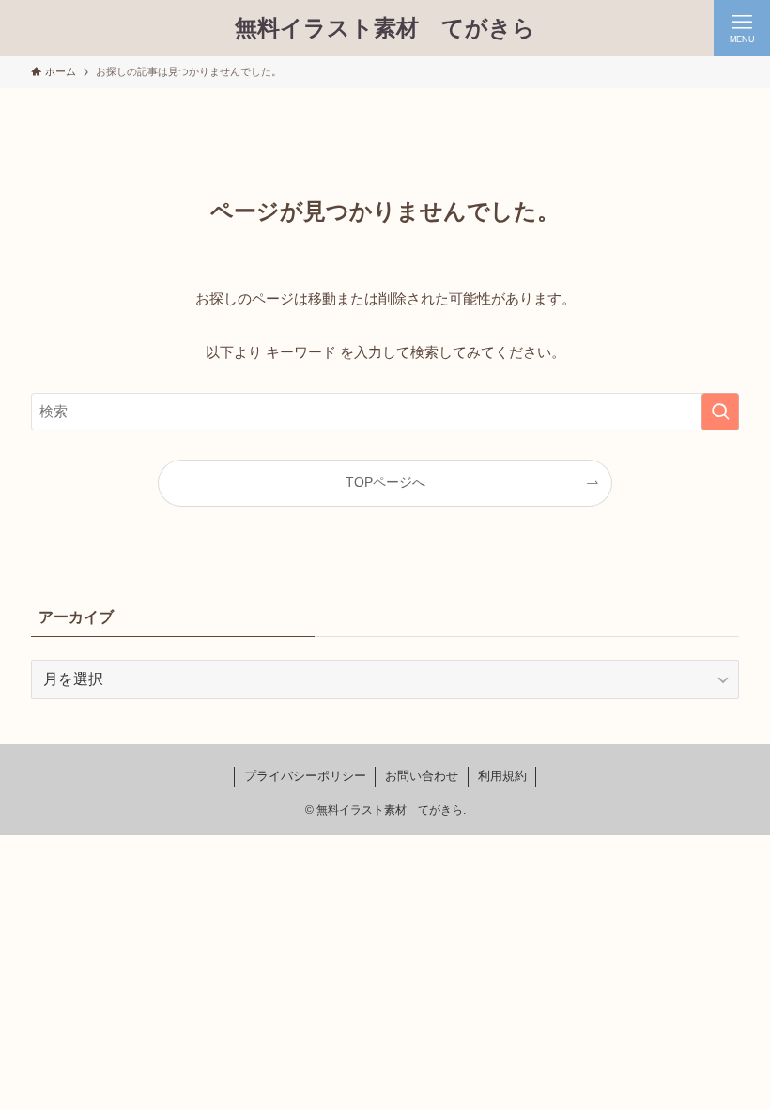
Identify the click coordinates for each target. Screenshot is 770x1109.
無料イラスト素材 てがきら (385, 28)
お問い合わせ (421, 776)
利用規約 (502, 776)
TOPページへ (385, 483)
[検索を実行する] (720, 411)
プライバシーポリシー (305, 776)
